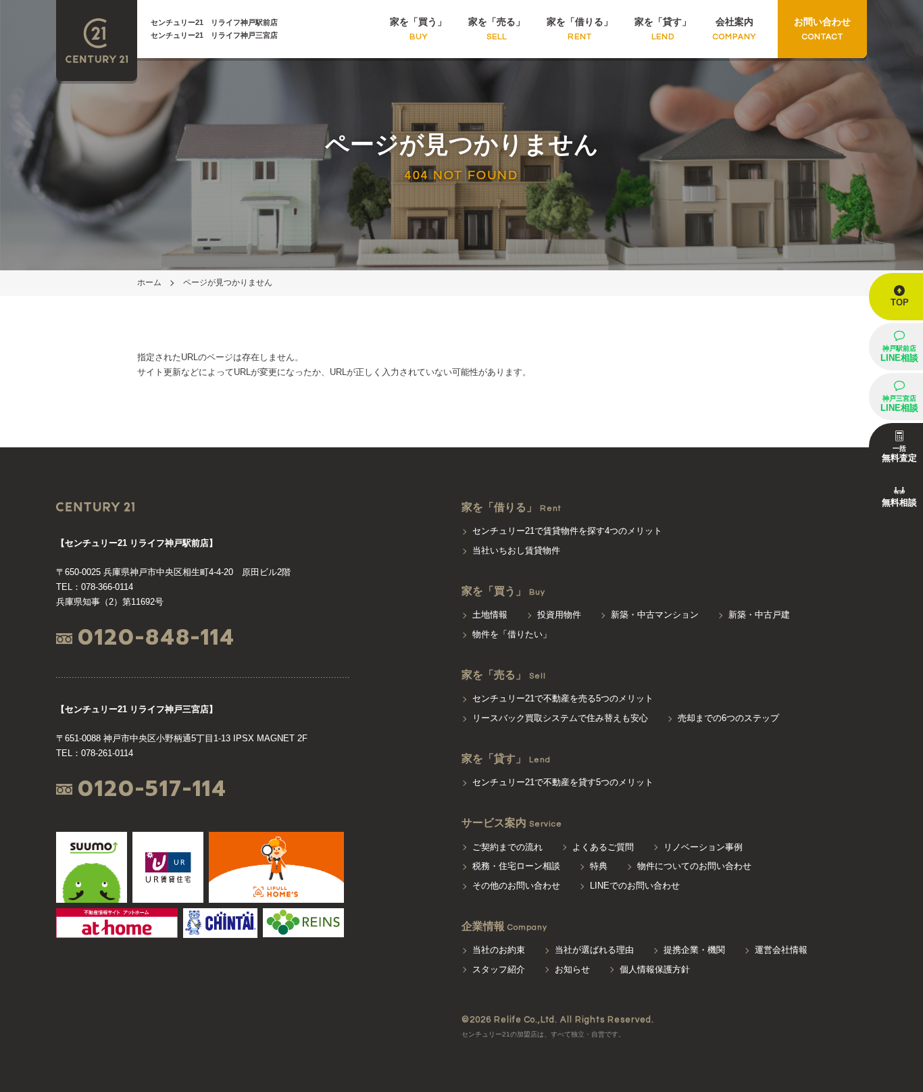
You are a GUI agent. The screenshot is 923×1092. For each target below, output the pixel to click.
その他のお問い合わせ (516, 885)
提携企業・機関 (694, 950)
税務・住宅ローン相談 (516, 866)
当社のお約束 (498, 950)
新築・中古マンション (655, 615)
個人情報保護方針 (655, 969)
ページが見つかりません (227, 282)
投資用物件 (559, 615)
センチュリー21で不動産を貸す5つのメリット (562, 782)
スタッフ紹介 (498, 969)
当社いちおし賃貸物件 (516, 550)
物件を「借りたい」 (511, 634)
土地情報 (489, 615)
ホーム (149, 282)
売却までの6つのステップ (728, 718)
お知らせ (572, 969)
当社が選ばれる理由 (594, 950)
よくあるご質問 (603, 847)
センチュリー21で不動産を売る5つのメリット (562, 698)
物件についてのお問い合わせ (694, 866)
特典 (598, 866)
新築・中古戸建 (759, 615)
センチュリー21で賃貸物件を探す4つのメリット (567, 531)
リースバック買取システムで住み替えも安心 (560, 718)
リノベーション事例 (703, 847)
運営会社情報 (781, 950)
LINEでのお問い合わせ (635, 885)
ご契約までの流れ (507, 847)
